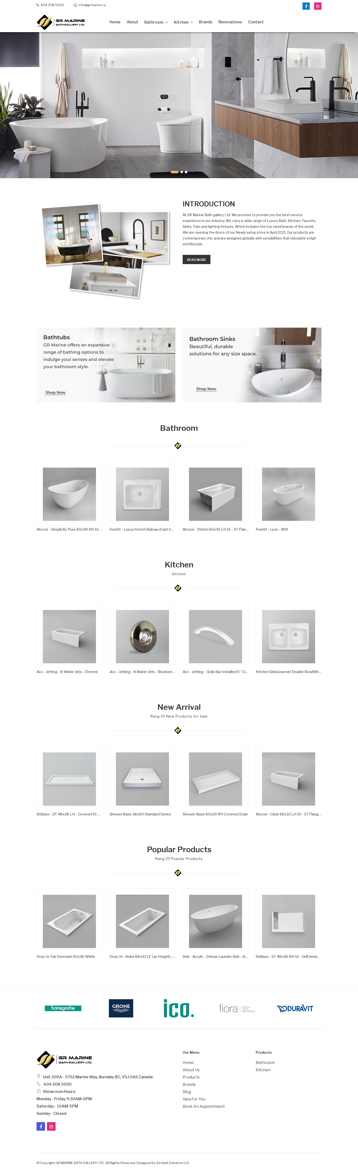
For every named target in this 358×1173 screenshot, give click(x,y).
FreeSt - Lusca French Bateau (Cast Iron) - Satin (142, 529)
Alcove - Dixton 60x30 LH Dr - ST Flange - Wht (215, 529)
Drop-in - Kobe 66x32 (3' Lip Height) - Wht (142, 956)
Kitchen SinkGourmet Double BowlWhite (288, 672)
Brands (205, 22)
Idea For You (194, 1099)
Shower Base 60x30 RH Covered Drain (215, 814)
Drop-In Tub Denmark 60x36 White (66, 956)
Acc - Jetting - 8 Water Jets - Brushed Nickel (142, 672)
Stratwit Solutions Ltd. (172, 1163)
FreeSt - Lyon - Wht (272, 529)
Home (115, 22)
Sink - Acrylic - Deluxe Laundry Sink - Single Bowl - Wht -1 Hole (215, 956)
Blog (187, 1092)
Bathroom (154, 22)
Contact (256, 22)
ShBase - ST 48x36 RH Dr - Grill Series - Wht (288, 956)
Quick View (52, 537)
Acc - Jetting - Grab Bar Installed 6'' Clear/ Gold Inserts (215, 672)
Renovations (230, 22)
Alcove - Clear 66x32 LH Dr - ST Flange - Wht (288, 814)
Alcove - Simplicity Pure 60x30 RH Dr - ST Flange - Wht (69, 529)
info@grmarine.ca (92, 5)
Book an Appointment (204, 1106)
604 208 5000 (52, 5)
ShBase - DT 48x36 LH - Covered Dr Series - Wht (69, 814)
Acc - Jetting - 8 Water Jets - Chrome (67, 672)
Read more (196, 260)
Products (191, 1077)
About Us (191, 1070)
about (132, 22)
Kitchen (181, 22)
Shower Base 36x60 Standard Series (140, 814)
